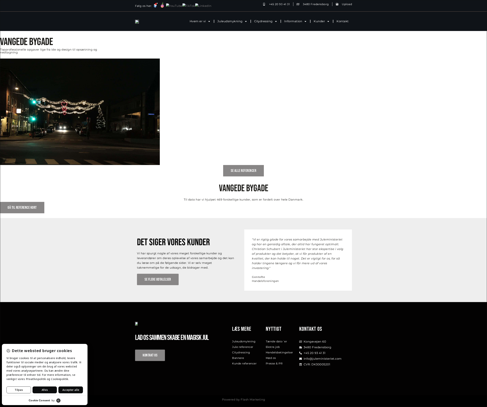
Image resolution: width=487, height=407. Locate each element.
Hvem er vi (198, 21)
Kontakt (343, 21)
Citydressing (263, 21)
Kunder (319, 21)
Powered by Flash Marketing (243, 399)
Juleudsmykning (230, 21)
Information (293, 21)
